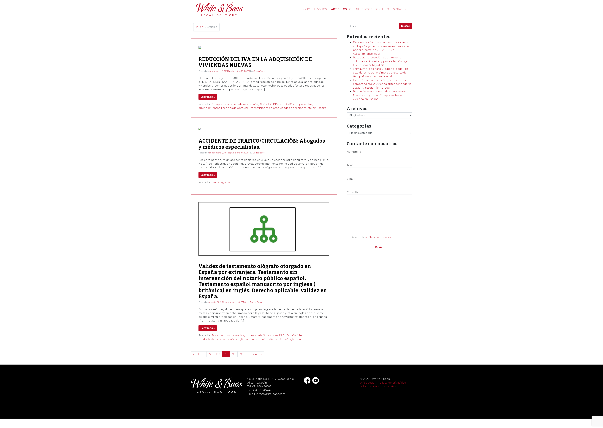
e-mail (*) (352, 178)
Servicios (320, 9)
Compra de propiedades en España (235, 104)
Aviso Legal (367, 382)
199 (241, 354)
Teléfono (352, 165)
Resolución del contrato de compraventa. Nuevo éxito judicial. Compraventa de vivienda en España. (380, 95)
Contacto (382, 9)
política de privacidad (379, 237)
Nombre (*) (354, 151)
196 (218, 354)
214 (255, 354)
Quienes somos (360, 9)
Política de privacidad (392, 382)
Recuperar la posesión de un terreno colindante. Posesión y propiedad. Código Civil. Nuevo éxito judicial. (380, 61)
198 (233, 354)
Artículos (339, 9)
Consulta (353, 192)
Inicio (306, 9)
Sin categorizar (222, 182)
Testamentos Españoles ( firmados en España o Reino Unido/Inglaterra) (255, 339)
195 (210, 354)
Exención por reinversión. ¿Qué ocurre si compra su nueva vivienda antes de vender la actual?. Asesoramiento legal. (382, 84)
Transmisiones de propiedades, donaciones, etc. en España (288, 107)
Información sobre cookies (378, 386)
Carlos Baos (259, 71)
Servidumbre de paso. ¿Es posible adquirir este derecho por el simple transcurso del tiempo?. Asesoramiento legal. (380, 72)
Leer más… (208, 96)
